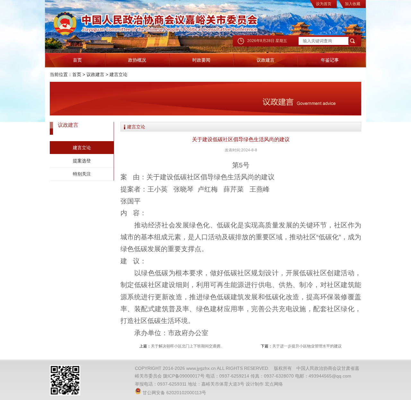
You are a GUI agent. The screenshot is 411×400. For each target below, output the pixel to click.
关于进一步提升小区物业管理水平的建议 (307, 346)
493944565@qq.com (330, 376)
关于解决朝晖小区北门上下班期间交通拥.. (186, 346)
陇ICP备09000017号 (184, 376)
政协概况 (137, 60)
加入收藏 (352, 4)
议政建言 (266, 60)
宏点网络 (274, 384)
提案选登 (82, 160)
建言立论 (118, 74)
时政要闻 (201, 60)
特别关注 (82, 173)
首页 (77, 60)
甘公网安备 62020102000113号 (173, 392)
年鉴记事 (330, 60)
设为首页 (323, 4)
